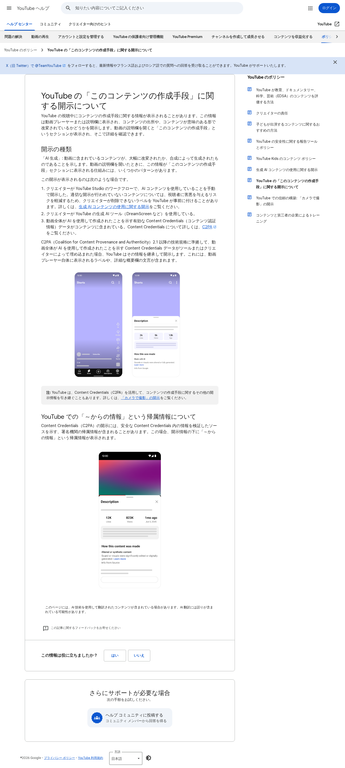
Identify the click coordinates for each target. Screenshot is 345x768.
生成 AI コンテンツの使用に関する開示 (114, 206)
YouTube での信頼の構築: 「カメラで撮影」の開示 (287, 201)
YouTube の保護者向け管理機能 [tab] (138, 37)
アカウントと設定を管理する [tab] (81, 37)
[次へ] (334, 37)
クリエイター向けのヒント (90, 24)
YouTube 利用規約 (90, 758)
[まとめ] (335, 63)
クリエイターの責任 (272, 113)
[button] (9, 8)
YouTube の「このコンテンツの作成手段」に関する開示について (287, 184)
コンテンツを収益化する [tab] (293, 37)
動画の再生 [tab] (40, 37)
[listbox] (125, 758)
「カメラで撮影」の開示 (140, 397)
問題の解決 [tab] (13, 37)
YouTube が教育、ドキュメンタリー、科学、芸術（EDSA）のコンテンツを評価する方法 (287, 96)
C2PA (207, 227)
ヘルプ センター (19, 24)
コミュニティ (50, 24)
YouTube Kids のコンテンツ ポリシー (286, 158)
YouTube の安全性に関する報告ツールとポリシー (286, 144)
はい (114, 655)
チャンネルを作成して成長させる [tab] (238, 37)
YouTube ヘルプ (33, 8)
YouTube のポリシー (266, 77)
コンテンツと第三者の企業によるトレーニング (288, 218)
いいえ (139, 655)
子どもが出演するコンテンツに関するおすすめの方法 (288, 127)
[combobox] (159, 8)
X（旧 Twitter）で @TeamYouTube (33, 65)
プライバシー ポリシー (59, 758)
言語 (117, 752)
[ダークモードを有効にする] (148, 758)
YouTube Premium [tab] (188, 37)
